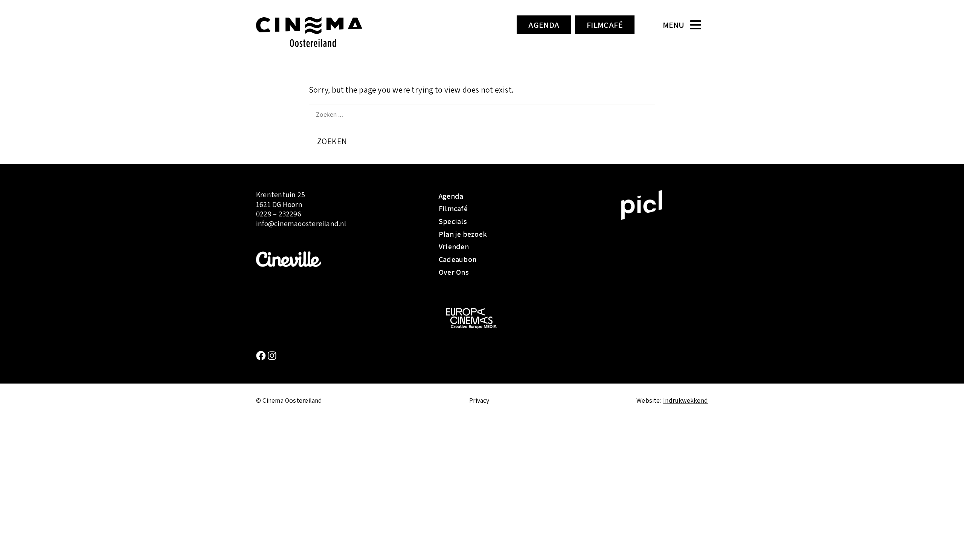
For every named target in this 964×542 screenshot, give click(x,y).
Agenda (544, 25)
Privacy (479, 400)
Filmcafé (605, 25)
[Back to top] (947, 525)
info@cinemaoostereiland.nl (301, 223)
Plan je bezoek (463, 234)
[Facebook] (262, 356)
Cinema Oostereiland (322, 32)
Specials (453, 221)
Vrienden (454, 246)
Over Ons (454, 272)
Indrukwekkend (685, 400)
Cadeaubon (457, 259)
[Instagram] (272, 356)
